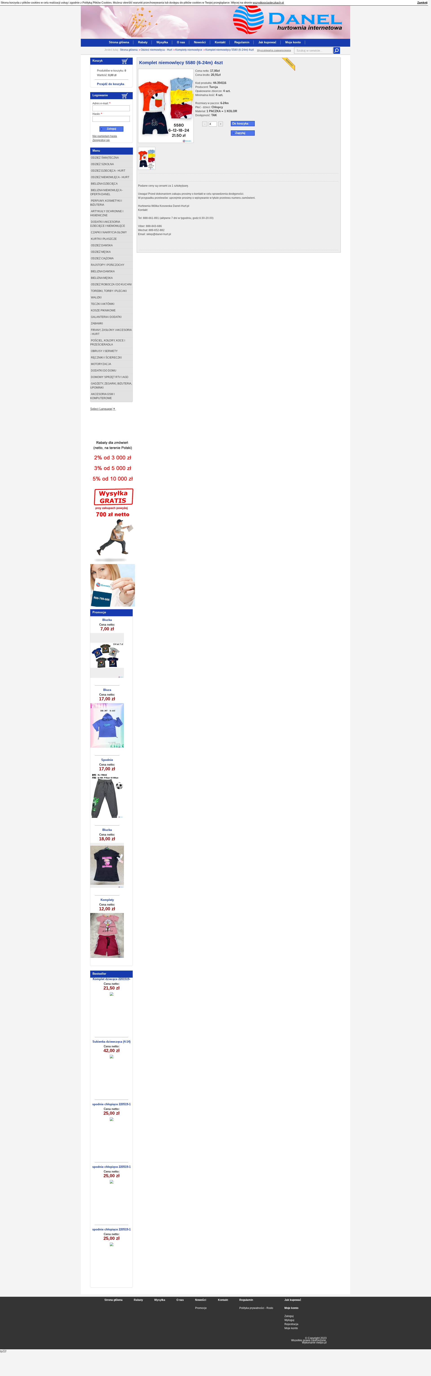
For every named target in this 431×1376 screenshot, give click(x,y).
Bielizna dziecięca (104, 183)
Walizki (95, 297)
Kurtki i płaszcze (103, 238)
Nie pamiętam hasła (104, 136)
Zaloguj (289, 1316)
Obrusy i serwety (104, 351)
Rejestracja (291, 1324)
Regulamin (241, 42)
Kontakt (220, 42)
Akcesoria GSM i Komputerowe (102, 396)
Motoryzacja (100, 364)
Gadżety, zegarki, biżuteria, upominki (111, 385)
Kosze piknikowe (103, 310)
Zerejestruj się (101, 140)
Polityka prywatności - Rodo (256, 1308)
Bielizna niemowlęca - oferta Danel (106, 192)
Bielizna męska (101, 278)
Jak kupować (267, 42)
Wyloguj (289, 1320)
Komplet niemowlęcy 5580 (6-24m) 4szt (229, 49)
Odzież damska (101, 245)
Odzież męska (100, 251)
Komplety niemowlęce (188, 49)
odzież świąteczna (104, 157)
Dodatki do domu (103, 370)
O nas (181, 42)
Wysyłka (162, 42)
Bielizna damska (102, 271)
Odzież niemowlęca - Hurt (156, 49)
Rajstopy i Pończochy (107, 264)
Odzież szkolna (102, 164)
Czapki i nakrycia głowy (108, 232)
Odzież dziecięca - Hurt (107, 170)
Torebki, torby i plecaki (108, 291)
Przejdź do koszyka (110, 84)
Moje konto (293, 42)
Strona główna (119, 42)
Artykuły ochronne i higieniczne (106, 213)
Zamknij (422, 2)
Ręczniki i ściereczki (106, 357)
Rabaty (142, 42)
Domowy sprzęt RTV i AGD (109, 377)
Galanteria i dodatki (105, 317)
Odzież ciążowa (102, 258)
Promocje (201, 1308)
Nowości (200, 42)
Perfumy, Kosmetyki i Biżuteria (106, 202)
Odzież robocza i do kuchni (111, 284)
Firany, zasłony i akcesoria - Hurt (111, 332)
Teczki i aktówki (102, 304)
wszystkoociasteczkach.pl (268, 2)
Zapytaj (240, 133)
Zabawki (96, 323)
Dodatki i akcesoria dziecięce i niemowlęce (107, 223)
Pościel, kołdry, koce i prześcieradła (107, 342)
